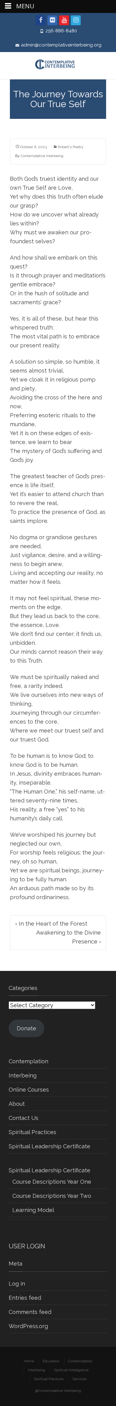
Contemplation (28, 1061)
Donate (26, 1028)
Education (51, 1361)
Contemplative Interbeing (42, 156)
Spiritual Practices (32, 1132)
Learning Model (33, 1210)
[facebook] (40, 20)
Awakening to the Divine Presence (68, 937)
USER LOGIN (27, 1246)
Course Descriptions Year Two (51, 1196)
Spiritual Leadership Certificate (49, 1146)
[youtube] (64, 20)
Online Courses (29, 1089)
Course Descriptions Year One (51, 1181)
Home (29, 1361)
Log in (17, 1283)
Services (79, 1379)
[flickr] (52, 20)
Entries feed (25, 1298)
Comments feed (30, 1312)
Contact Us (23, 1118)
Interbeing (23, 1075)
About (17, 1104)
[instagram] (76, 20)
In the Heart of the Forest (51, 923)
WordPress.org (28, 1326)
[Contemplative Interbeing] (58, 65)
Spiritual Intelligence (71, 1370)
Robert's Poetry (71, 147)
